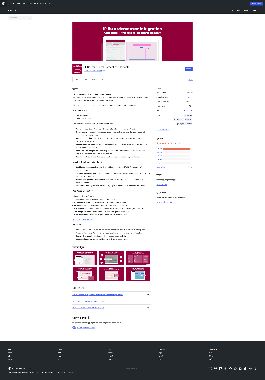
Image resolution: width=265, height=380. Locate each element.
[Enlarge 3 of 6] (148, 254)
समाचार (10, 353)
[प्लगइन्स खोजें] (30, 18)
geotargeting (181, 124)
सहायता (110, 353)
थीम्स (59, 353)
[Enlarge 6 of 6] (148, 270)
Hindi (29, 369)
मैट (210, 353)
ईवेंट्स (160, 353)
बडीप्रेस (212, 359)
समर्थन (191, 80)
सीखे (109, 349)
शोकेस (60, 349)
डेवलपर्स (110, 356)
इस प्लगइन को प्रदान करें (164, 202)
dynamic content (178, 119)
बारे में (9, 349)
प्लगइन (60, 356)
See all (190, 167)
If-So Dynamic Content (93, 71)
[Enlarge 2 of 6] (121, 254)
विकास (103, 80)
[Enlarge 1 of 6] (95, 254)
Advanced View (163, 130)
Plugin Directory (13, 10)
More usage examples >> (82, 219)
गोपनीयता (10, 359)
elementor (188, 119)
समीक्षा (85, 80)
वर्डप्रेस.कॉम (213, 349)
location (189, 124)
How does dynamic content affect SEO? (88, 308)
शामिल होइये (162, 349)
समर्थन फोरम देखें (162, 185)
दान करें (161, 356)
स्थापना (94, 80)
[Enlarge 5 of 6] (121, 270)
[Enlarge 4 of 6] (95, 270)
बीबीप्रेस (212, 356)
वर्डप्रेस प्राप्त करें (256, 3)
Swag (161, 359)
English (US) (188, 110)
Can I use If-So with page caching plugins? (88, 301)
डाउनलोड (188, 69)
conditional (188, 115)
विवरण (76, 80)
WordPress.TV (114, 359)
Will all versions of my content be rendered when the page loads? (97, 295)
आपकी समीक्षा (161, 167)
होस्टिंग (10, 356)
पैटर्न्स (59, 359)
